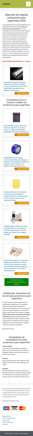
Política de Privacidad (8, 418)
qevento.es (5, 53)
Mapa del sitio (6, 416)
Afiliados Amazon (7, 422)
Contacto (5, 424)
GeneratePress (25, 433)
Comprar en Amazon (22, 93)
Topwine (6, 4)
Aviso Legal (5, 420)
